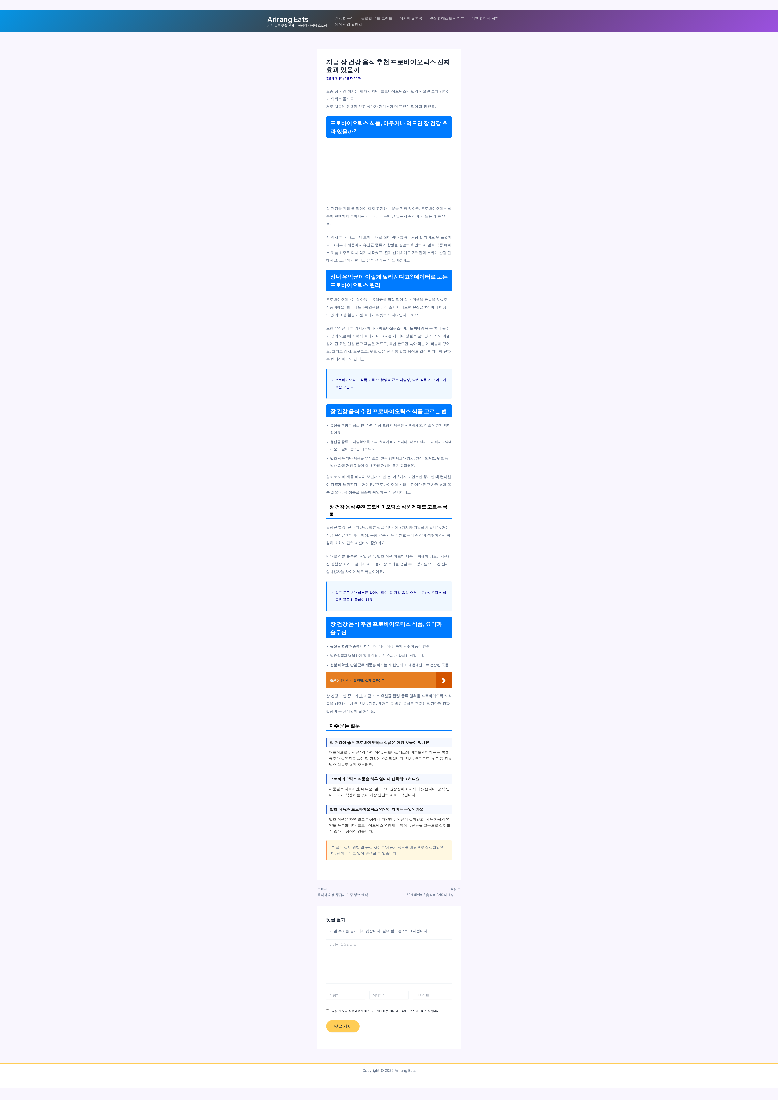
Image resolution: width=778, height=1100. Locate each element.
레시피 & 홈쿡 (411, 18)
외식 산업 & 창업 (348, 24)
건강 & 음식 (344, 18)
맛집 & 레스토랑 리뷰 (447, 18)
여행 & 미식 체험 (485, 18)
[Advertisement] (389, 170)
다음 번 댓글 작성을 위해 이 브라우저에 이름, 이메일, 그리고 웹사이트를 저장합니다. (386, 1011)
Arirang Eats (287, 19)
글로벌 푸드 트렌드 (376, 18)
